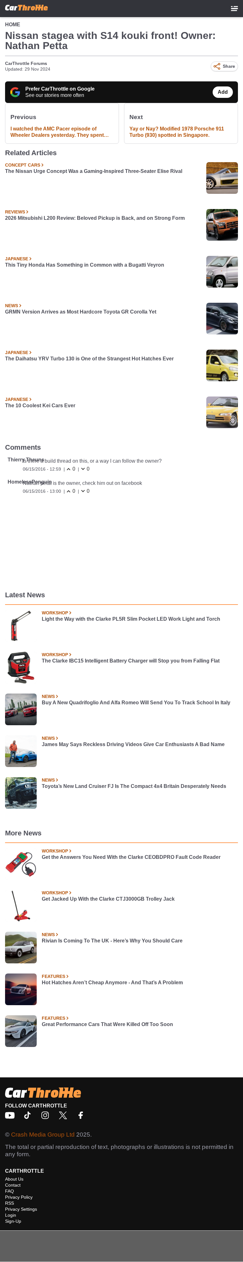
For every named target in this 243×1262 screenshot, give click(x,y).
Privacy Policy (19, 1197)
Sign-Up (13, 1221)
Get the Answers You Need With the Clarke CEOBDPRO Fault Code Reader (131, 857)
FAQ (9, 1191)
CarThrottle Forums (26, 63)
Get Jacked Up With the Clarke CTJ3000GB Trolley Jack (108, 899)
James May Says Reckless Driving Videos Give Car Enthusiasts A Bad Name (133, 744)
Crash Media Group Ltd (43, 1134)
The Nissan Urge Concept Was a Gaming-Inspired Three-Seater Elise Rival (93, 171)
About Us (14, 1179)
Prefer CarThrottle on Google (60, 89)
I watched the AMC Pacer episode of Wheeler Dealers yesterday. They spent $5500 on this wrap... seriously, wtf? (57, 132)
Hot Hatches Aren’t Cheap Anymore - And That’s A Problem (112, 982)
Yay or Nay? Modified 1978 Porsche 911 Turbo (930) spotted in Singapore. (176, 132)
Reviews (15, 211)
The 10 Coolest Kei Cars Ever (40, 405)
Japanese (16, 258)
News (11, 305)
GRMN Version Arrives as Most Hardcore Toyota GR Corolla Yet (80, 311)
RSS (9, 1203)
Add (223, 92)
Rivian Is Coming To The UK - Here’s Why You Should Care (112, 940)
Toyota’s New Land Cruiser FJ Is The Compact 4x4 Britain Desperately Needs (134, 786)
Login (10, 1215)
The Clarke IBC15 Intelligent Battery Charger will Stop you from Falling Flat (131, 660)
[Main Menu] (234, 8)
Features (53, 976)
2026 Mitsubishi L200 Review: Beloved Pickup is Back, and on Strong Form (95, 218)
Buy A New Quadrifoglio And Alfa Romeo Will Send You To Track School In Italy (136, 702)
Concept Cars (22, 165)
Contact (13, 1185)
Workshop (55, 612)
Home (12, 24)
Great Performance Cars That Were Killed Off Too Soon (107, 1024)
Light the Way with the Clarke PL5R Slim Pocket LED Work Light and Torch (131, 619)
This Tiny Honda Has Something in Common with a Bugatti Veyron (84, 265)
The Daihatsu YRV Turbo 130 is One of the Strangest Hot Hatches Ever (89, 358)
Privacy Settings (21, 1209)
